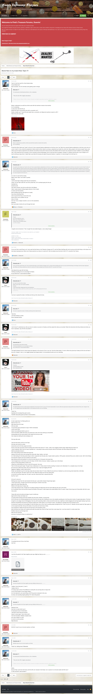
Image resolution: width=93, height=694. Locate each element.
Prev (3, 77)
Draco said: (15, 308)
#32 (90, 401)
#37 (90, 598)
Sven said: (15, 581)
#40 (90, 650)
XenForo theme (38, 691)
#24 (90, 211)
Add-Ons (25, 691)
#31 (90, 359)
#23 (90, 161)
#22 (90, 137)
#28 (90, 305)
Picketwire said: (16, 164)
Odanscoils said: (16, 140)
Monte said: (15, 89)
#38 (90, 624)
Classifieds (25, 15)
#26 (90, 260)
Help (88, 689)
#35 (90, 552)
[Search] (90, 15)
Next (14, 77)
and (18, 207)
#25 (90, 247)
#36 (90, 577)
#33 (90, 418)
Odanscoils (5, 72)
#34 (90, 539)
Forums (5, 15)
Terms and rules (76, 689)
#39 (90, 637)
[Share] (89, 81)
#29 (90, 324)
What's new (14, 15)
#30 (90, 339)
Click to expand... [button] (51, 100)
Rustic (4, 689)
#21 (90, 81)
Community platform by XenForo (12, 691)
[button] (8, 15)
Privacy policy (83, 689)
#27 (90, 277)
